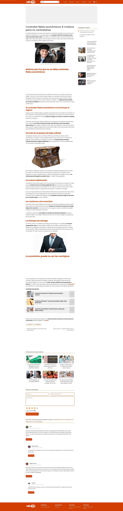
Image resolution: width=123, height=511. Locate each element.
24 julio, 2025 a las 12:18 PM (34, 428)
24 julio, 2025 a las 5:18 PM (37, 447)
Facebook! (57, 507)
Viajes (65, 2)
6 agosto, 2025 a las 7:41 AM (35, 465)
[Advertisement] (61, 15)
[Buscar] (58, 2)
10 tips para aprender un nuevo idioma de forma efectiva (36, 329)
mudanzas (37, 324)
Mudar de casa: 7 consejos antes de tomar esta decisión (63, 329)
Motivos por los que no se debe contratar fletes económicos (87, 31)
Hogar (77, 2)
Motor (89, 2)
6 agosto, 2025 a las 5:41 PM (37, 484)
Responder (28, 439)
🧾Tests (95, 2)
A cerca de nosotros (45, 507)
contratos (30, 324)
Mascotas (71, 2)
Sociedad (83, 2)
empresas (71, 284)
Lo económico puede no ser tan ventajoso (87, 35)
